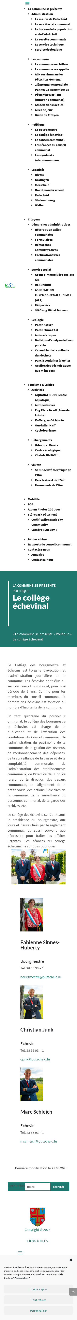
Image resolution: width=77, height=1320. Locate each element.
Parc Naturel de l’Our (50, 480)
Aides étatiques (45, 335)
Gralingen (42, 180)
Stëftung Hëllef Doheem (51, 310)
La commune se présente (45, 9)
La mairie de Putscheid (51, 19)
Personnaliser (38, 1310)
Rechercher (16, 1185)
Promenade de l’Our (49, 485)
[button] (71, 1260)
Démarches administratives (50, 224)
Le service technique (49, 44)
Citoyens (34, 219)
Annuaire (37, 554)
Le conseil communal (50, 140)
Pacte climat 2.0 (46, 330)
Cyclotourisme (45, 430)
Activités (37, 390)
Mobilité (33, 499)
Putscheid (42, 195)
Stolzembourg (45, 200)
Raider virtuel (38, 539)
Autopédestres (45, 405)
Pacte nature (44, 325)
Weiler (39, 205)
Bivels (39, 175)
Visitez (36, 465)
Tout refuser (38, 1300)
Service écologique (48, 49)
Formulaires (44, 240)
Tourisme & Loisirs (41, 385)
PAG (30, 504)
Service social (41, 269)
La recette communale (50, 39)
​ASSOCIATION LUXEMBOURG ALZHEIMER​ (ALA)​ (53, 295)
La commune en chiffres (51, 64)
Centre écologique (47, 450)
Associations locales (49, 105)
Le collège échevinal (49, 135)
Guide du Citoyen (47, 115)
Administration (42, 14)
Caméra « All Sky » (44, 530)
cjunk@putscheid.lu (35, 1059)
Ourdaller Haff (45, 425)
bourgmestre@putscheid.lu (40, 977)
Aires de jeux (44, 110)
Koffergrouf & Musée (49, 420)
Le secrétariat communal (52, 24)
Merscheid (42, 185)
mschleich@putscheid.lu (38, 1141)
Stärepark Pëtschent (42, 514)
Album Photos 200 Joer (44, 509)
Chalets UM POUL (47, 455)
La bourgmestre (46, 130)
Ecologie (37, 320)
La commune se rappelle (52, 69)
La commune (40, 59)
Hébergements (41, 440)
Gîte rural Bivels (46, 445)
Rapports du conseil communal (49, 544)
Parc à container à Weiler (52, 360)
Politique (37, 124)
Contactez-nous (39, 549)
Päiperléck (42, 305)
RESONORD (43, 285)
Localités (37, 170)
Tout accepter (38, 1289)
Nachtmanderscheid (49, 190)
